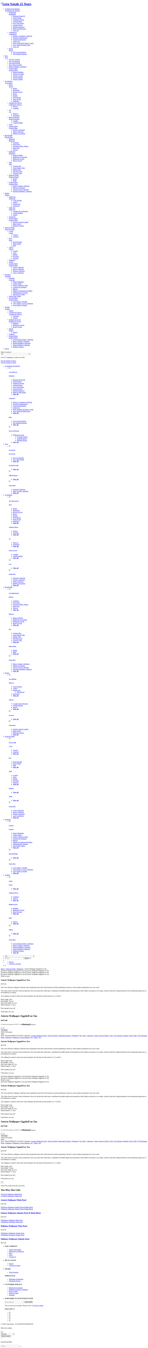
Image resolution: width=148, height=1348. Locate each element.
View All (16, 30)
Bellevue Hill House (19, 29)
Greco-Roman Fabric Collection (23, 339)
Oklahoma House (18, 20)
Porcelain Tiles (17, 171)
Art (10, 110)
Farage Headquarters (19, 39)
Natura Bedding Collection (21, 345)
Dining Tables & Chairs (20, 285)
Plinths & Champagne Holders (22, 291)
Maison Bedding (18, 72)
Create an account (14, 1265)
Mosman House (22, 440)
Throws (15, 106)
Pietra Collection (18, 132)
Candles (15, 121)
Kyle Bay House (22, 437)
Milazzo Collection (19, 188)
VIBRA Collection (13, 475)
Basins (15, 179)
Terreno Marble (18, 77)
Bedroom (12, 139)
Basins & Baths (18, 155)
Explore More (13, 68)
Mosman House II (18, 27)
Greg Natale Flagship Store (21, 45)
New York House (18, 23)
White (36, 1037)
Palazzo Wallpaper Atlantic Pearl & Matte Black (21, 1213)
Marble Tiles (17, 170)
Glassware (16, 206)
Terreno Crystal (18, 76)
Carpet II (16, 236)
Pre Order (4, 1030)
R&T (135, 1036)
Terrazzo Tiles (17, 173)
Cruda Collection (18, 267)
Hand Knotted (17, 242)
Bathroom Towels (18, 159)
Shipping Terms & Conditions (18, 1289)
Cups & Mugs (17, 200)
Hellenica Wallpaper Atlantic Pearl (15, 1239)
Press (10, 1253)
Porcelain (16, 256)
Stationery (16, 101)
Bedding (15, 323)
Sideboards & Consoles (20, 292)
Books (11, 49)
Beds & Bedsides (18, 282)
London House (17, 25)
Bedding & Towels (15, 320)
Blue (84, 1036)
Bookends (16, 90)
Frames (15, 95)
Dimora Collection (19, 271)
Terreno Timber (18, 79)
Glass (14, 253)
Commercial (13, 32)
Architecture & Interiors (12, 9)
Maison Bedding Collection (17, 67)
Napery (15, 215)
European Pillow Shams (20, 146)
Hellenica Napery (18, 226)
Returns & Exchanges (16, 1288)
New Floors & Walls (15, 65)
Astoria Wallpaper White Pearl (13, 1200)
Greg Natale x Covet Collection (23, 303)
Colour (96, 1036)
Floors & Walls (9, 227)
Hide (14, 246)
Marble (15, 255)
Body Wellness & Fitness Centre (23, 43)
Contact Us (12, 1257)
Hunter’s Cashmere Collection (22, 36)
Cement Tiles (17, 166)
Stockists (11, 1295)
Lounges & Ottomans (20, 287)
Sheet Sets (16, 148)
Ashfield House (22, 438)
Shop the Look (19, 435)
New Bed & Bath (14, 63)
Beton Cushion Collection (21, 186)
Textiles (7, 307)
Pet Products (17, 97)
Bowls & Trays (18, 92)
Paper (131, 1036)
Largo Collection (18, 273)
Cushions (16, 108)
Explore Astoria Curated (20, 222)
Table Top (12, 208)
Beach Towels (17, 161)
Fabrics (11, 311)
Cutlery (15, 202)
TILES (11, 247)
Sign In (11, 962)
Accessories (8, 81)
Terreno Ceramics (18, 74)
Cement (15, 251)
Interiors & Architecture (16, 1251)
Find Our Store (13, 1293)
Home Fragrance (14, 117)
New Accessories (14, 61)
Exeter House (17, 18)
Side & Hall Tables (19, 294)
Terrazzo (15, 258)
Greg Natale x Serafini (20, 302)
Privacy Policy (13, 1291)
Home (3, 969)
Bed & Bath (8, 135)
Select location (6, 1336)
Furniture (8, 274)
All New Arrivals (14, 59)
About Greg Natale (15, 1250)
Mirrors (15, 289)
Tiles (10, 162)
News (11, 1255)
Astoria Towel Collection (21, 189)
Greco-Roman (117, 1036)
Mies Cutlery (17, 224)
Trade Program (13, 1272)
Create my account (15, 964)
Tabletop (11, 334)
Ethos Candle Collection (20, 491)
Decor (11, 85)
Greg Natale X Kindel (20, 305)
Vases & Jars (17, 99)
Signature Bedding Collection (22, 191)
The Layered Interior (19, 52)
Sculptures (16, 115)
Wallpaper (12, 260)
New (6, 56)
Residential (12, 12)
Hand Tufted (17, 244)
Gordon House (17, 21)
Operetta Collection (19, 489)
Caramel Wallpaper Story (39, 1036)
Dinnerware (16, 204)
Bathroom (12, 152)
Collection (89, 1036)
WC (31, 1037)
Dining (7, 193)
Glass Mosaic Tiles (19, 168)
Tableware (12, 197)
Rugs (10, 238)
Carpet (11, 231)
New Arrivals (12, 453)
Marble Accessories (19, 133)
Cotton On (16, 41)
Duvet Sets (16, 144)
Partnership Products (64, 1036)
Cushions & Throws (15, 103)
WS (39, 1037)
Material (125, 1036)
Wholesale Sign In (15, 1281)
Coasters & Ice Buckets (20, 211)
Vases (10, 124)
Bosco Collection (18, 269)
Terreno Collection (19, 130)
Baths (15, 180)
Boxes (15, 94)
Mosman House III (19, 16)
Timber (11, 262)
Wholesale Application (16, 1279)
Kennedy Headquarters (20, 38)
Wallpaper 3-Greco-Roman (21, 1037)
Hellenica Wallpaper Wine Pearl (14, 1226)
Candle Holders (18, 123)
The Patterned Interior (20, 54)
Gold (111, 1036)
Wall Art (15, 114)
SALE (7, 349)
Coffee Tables (17, 283)
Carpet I (15, 235)
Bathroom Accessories (20, 157)
